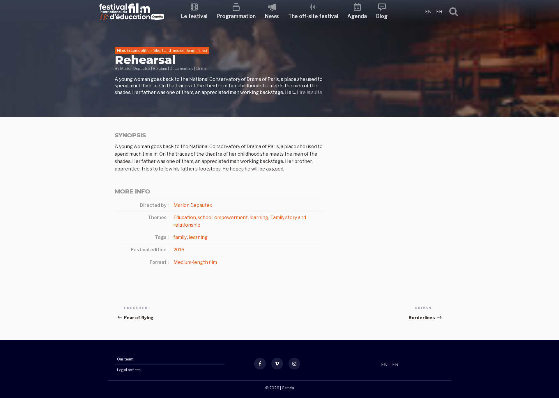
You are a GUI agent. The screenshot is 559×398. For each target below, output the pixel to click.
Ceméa (288, 388)
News (272, 16)
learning (198, 237)
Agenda (357, 16)
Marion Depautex (135, 68)
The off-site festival (313, 16)
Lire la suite (309, 92)
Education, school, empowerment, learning (221, 217)
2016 (179, 250)
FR (439, 12)
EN (429, 12)
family (180, 237)
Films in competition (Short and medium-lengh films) (162, 50)
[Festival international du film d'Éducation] (131, 21)
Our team (125, 359)
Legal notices (129, 370)
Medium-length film (195, 262)
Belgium (160, 68)
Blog (382, 16)
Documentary (181, 68)
